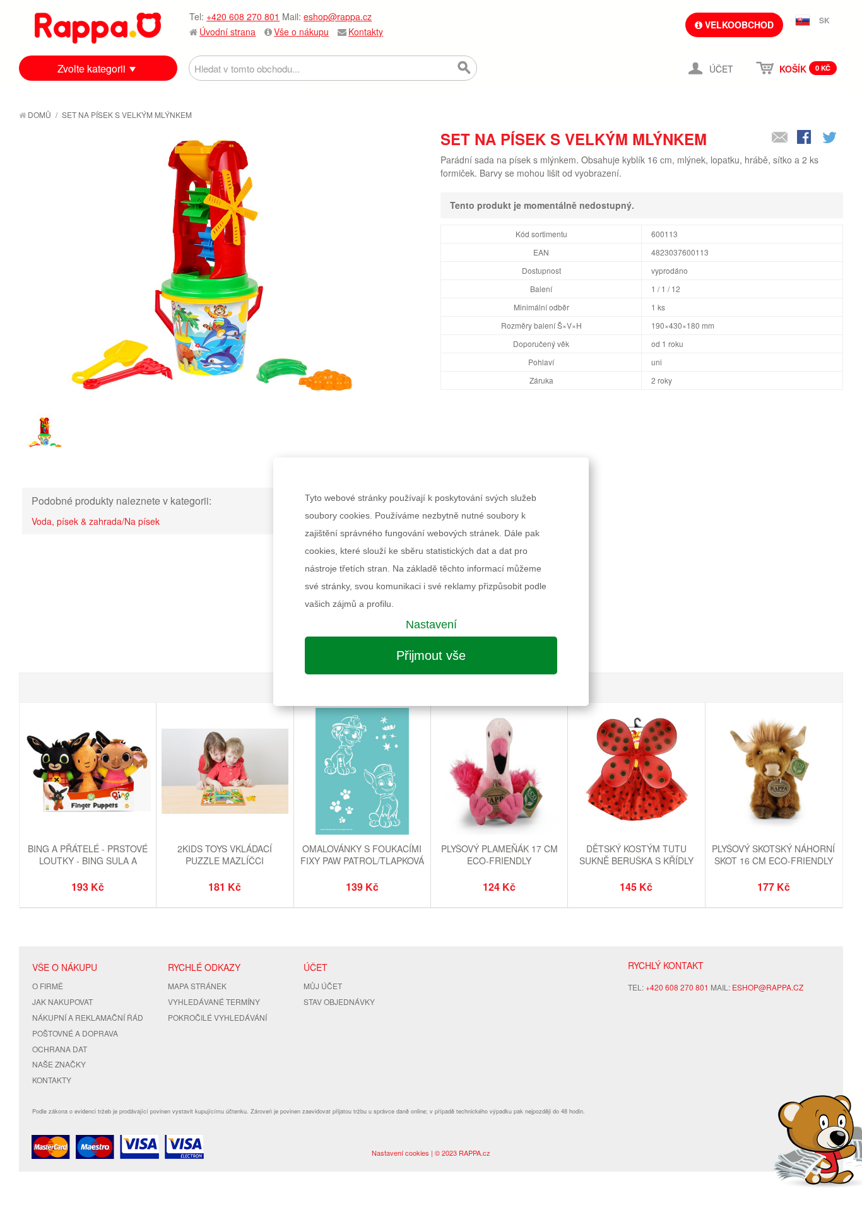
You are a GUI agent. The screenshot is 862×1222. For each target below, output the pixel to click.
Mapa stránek (197, 985)
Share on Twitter (830, 138)
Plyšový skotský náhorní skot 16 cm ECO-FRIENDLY (773, 854)
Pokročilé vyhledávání (217, 1017)
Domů (38, 114)
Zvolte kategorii (91, 68)
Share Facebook (805, 138)
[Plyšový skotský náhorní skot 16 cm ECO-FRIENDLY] (774, 772)
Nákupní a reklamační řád (87, 1017)
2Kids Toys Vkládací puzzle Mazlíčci (224, 854)
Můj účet (323, 985)
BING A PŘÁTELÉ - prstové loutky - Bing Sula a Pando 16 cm (88, 860)
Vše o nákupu (301, 31)
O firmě (47, 985)
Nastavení (431, 624)
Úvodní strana (227, 31)
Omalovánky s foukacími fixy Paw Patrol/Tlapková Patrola (362, 860)
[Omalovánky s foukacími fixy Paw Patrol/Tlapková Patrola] (362, 772)
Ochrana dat (59, 1048)
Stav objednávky (339, 1001)
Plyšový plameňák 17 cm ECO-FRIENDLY (499, 854)
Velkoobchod (738, 24)
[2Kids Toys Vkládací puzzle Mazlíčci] (224, 772)
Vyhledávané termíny (214, 1001)
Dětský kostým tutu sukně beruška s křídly (636, 854)
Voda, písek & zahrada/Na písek (96, 521)
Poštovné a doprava (75, 1033)
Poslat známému (780, 138)
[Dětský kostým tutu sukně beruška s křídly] (636, 772)
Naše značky (59, 1064)
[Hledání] (464, 68)
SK (824, 20)
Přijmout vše (431, 655)
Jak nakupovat (62, 1001)
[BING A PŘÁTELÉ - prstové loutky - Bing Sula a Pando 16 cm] (88, 772)
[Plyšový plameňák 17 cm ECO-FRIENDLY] (499, 772)
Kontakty (365, 31)
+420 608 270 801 (243, 16)
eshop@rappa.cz (338, 16)
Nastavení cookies (400, 1153)
